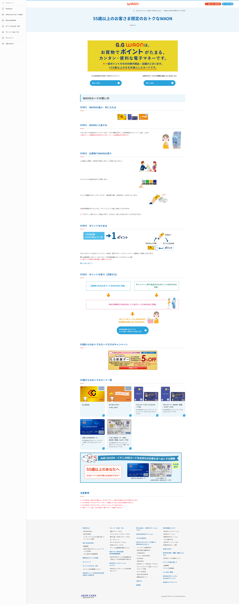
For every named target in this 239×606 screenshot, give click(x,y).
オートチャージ (114, 539)
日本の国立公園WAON (143, 550)
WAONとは (9, 9)
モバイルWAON (141, 572)
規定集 (138, 585)
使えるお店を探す (11, 20)
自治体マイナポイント (170, 582)
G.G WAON (140, 558)
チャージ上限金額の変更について (120, 548)
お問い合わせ (10, 44)
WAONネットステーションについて (117, 564)
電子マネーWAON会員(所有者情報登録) (116, 553)
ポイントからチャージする (118, 542)
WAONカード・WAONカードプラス (147, 564)
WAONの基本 (87, 534)
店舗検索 (85, 546)
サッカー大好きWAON (143, 556)
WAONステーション (169, 534)
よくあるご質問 (229, 4)
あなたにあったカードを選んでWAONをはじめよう (149, 10)
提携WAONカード (142, 577)
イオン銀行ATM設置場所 (90, 554)
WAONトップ (10, 3)
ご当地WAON (141, 553)
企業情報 (166, 565)
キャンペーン (10, 38)
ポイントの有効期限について (91, 569)
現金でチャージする (116, 531)
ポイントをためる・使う (13, 26)
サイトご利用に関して (170, 562)
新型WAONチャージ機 (170, 545)
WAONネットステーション (171, 531)
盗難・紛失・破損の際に (214, 4)
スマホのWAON (141, 538)
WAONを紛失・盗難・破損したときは (173, 554)
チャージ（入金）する (12, 32)
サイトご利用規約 (168, 568)
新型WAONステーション (170, 537)
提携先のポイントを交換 (90, 558)
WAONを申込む (87, 531)
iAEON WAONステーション (144, 534)
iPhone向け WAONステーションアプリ (147, 529)
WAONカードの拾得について (171, 558)
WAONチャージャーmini (170, 542)
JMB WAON (140, 561)
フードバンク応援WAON (144, 547)
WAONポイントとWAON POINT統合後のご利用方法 (93, 574)
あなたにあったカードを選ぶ (14, 14)
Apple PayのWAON (142, 574)
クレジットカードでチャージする (120, 534)
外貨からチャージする (116, 545)
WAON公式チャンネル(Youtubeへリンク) (170, 577)
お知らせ (139, 581)
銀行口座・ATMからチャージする (120, 537)
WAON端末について (169, 528)
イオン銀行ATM (168, 539)
